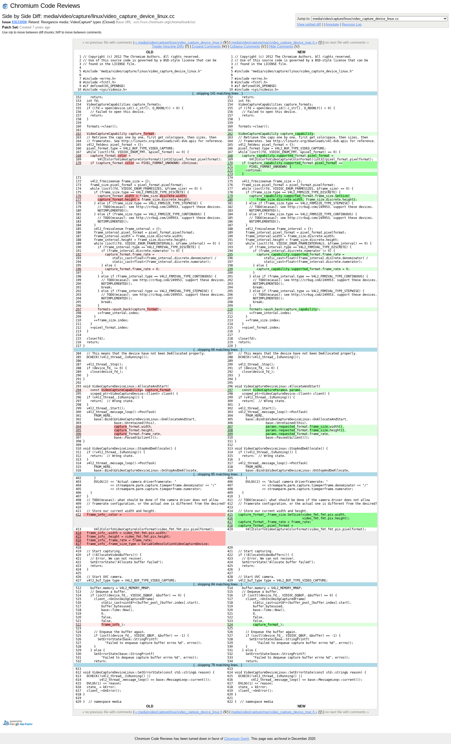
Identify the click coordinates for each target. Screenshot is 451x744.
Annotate (332, 24)
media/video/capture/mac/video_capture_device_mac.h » (274, 42)
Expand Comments (206, 46)
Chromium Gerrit (236, 739)
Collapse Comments (245, 46)
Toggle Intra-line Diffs (168, 46)
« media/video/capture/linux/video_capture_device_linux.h (178, 42)
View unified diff (309, 24)
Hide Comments (281, 46)
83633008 (19, 22)
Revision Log (351, 24)
